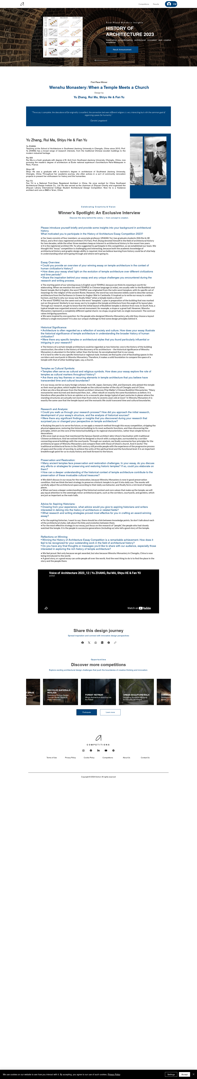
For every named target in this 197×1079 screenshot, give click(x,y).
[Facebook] (82, 643)
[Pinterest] (109, 643)
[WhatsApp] (96, 643)
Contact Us (145, 758)
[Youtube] (106, 750)
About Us (126, 758)
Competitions (108, 758)
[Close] (193, 1074)
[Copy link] (115, 643)
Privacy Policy (70, 758)
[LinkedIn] (102, 643)
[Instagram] (83, 750)
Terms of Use (52, 758)
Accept (184, 1074)
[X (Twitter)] (89, 643)
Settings (171, 1074)
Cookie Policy (89, 758)
